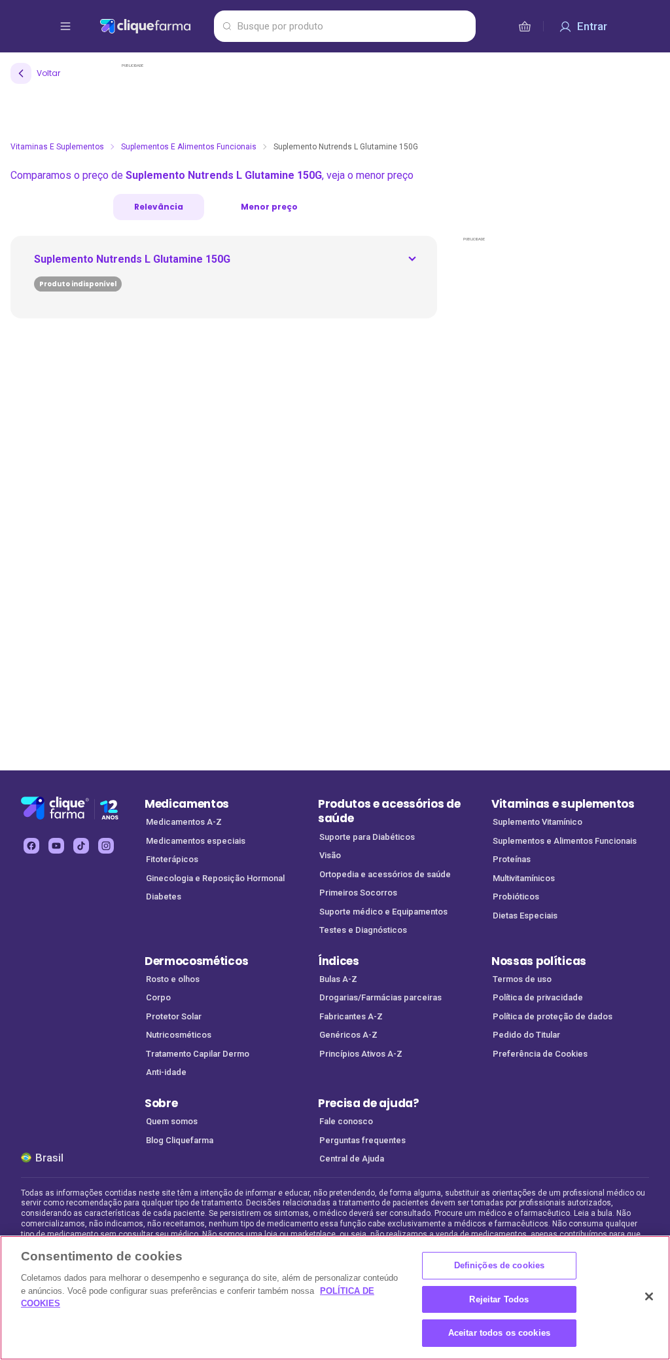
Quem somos (172, 1121)
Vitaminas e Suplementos (57, 146)
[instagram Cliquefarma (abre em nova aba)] (106, 845)
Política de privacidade (538, 997)
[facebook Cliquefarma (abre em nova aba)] (31, 845)
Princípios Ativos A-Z (360, 1054)
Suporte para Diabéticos (367, 837)
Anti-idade (166, 1072)
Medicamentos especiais (195, 841)
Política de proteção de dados (552, 1016)
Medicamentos (187, 804)
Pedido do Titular (526, 1035)
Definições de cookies (499, 1265)
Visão (330, 855)
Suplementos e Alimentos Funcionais (188, 146)
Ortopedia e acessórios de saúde (385, 874)
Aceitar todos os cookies (499, 1333)
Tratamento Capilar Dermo (197, 1054)
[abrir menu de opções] (65, 26)
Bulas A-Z (338, 979)
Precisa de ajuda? (368, 1103)
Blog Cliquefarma (179, 1140)
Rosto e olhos (173, 979)
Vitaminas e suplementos (563, 804)
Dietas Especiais (525, 915)
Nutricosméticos (178, 1035)
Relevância (158, 206)
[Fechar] (649, 1296)
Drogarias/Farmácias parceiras (380, 997)
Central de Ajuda (351, 1158)
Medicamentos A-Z (184, 822)
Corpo (158, 997)
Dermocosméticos (196, 961)
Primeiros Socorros (358, 892)
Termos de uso (522, 979)
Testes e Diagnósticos (363, 930)
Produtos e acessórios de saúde (389, 811)
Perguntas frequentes (362, 1140)
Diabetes (163, 896)
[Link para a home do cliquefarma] (154, 26)
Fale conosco (346, 1121)
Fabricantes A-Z (351, 1016)
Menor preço (269, 206)
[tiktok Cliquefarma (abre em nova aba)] (81, 845)
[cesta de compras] (525, 26)
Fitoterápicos (172, 859)
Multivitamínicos (524, 878)
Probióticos (516, 896)
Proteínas (512, 859)
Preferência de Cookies (540, 1054)
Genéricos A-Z (348, 1035)
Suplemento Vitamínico (537, 822)
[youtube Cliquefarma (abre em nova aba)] (56, 845)
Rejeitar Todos (499, 1299)
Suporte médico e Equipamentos (383, 911)
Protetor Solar (174, 1016)
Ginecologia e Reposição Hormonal (215, 878)
